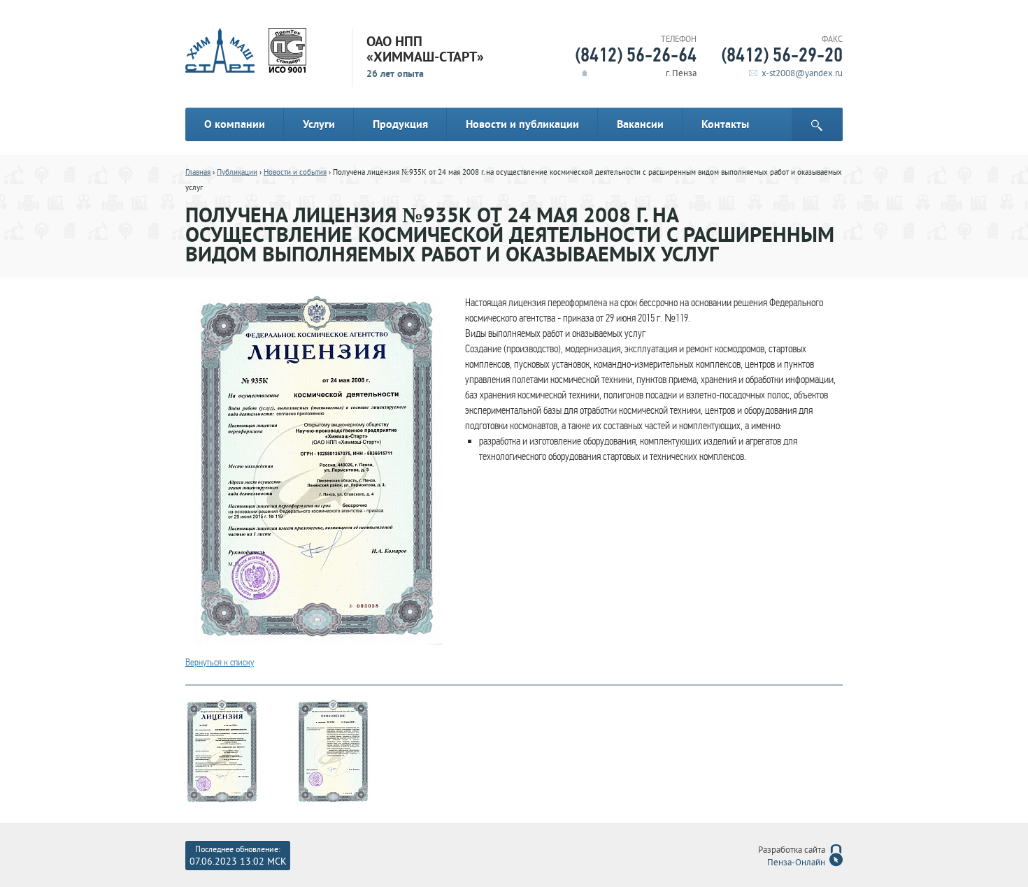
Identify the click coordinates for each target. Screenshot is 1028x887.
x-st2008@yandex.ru (802, 74)
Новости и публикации (522, 124)
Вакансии (640, 124)
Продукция (400, 124)
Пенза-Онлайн (796, 863)
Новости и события (295, 173)
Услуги (319, 124)
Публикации (237, 173)
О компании (234, 124)
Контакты (725, 124)
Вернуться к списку (219, 662)
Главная (197, 173)
